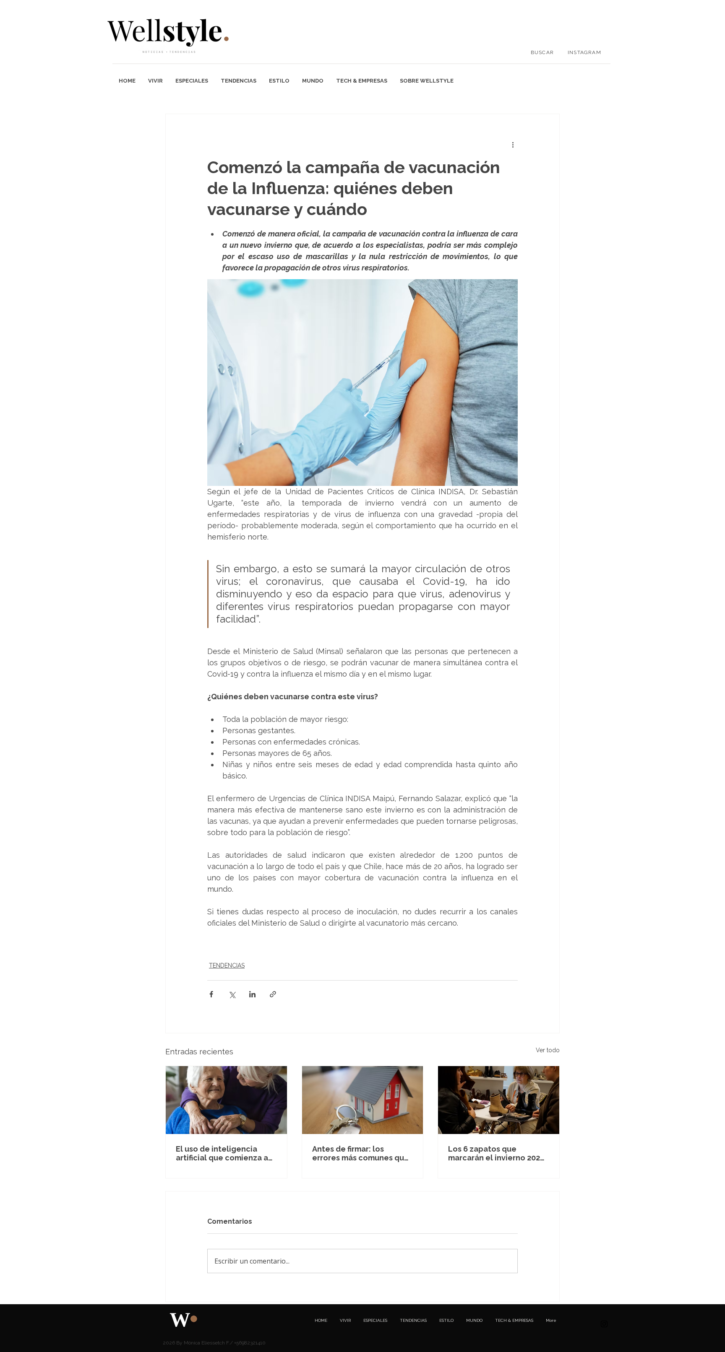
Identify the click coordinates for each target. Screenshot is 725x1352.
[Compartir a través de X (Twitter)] (232, 994)
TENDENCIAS (227, 965)
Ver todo (548, 1050)
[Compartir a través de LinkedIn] (252, 994)
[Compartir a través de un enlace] (273, 994)
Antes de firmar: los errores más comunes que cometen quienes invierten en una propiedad (360, 1153)
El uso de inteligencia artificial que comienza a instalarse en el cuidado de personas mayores (222, 1153)
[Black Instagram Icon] (604, 1324)
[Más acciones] (513, 144)
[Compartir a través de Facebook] (211, 994)
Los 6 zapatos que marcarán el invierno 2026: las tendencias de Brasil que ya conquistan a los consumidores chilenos (497, 1153)
